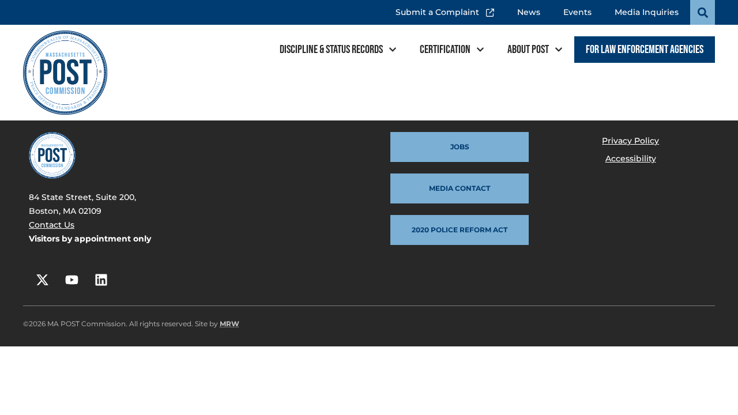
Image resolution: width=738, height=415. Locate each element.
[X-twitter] (42, 279)
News (528, 12)
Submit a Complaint (440, 8)
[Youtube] (71, 279)
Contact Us (51, 225)
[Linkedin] (101, 279)
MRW (229, 323)
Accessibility (630, 158)
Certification (445, 49)
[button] (702, 12)
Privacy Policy (630, 140)
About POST (528, 49)
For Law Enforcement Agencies (644, 49)
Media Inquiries (647, 12)
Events (577, 12)
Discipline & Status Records (331, 49)
